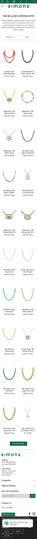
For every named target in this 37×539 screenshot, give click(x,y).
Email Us (9, 514)
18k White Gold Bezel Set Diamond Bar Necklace (9, 273)
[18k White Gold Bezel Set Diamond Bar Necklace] (9, 255)
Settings (7, 535)
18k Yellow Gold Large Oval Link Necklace (28, 391)
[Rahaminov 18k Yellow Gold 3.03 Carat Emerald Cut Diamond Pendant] (9, 216)
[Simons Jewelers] (18, 6)
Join (32, 496)
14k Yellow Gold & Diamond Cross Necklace (27, 430)
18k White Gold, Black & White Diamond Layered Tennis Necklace (9, 194)
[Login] (27, 1)
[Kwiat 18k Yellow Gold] (28, 255)
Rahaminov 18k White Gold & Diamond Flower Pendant (9, 154)
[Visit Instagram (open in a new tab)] (34, 514)
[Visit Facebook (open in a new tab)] (29, 514)
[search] (34, 1)
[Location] (2, 1)
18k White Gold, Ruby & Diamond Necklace (27, 153)
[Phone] (8, 1)
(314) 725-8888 (7, 508)
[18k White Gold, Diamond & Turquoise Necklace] (9, 295)
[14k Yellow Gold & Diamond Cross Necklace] (28, 414)
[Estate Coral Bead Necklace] (9, 57)
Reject (18, 531)
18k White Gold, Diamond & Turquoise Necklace (9, 313)
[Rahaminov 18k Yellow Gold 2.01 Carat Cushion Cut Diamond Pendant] (28, 216)
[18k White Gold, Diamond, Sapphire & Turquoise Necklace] (9, 374)
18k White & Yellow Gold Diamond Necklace (9, 352)
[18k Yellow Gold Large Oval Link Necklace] (28, 374)
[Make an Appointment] (14, 1)
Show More (19, 444)
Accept (7, 531)
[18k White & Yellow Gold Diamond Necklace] (9, 335)
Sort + (27, 37)
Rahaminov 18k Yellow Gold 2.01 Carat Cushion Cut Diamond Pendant (28, 233)
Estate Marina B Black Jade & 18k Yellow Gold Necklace (27, 75)
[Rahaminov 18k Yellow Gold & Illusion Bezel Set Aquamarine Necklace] (9, 97)
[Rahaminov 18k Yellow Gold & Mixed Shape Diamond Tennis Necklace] (28, 295)
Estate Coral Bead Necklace (9, 73)
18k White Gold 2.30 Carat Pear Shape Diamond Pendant (28, 194)
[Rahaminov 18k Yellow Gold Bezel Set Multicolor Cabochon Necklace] (28, 97)
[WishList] (20, 1)
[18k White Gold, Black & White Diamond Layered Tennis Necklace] (9, 176)
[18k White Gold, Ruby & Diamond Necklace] (28, 136)
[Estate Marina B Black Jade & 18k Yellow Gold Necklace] (28, 57)
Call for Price (9, 76)
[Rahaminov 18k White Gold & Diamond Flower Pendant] (9, 136)
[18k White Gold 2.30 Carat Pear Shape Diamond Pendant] (28, 176)
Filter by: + (10, 37)
